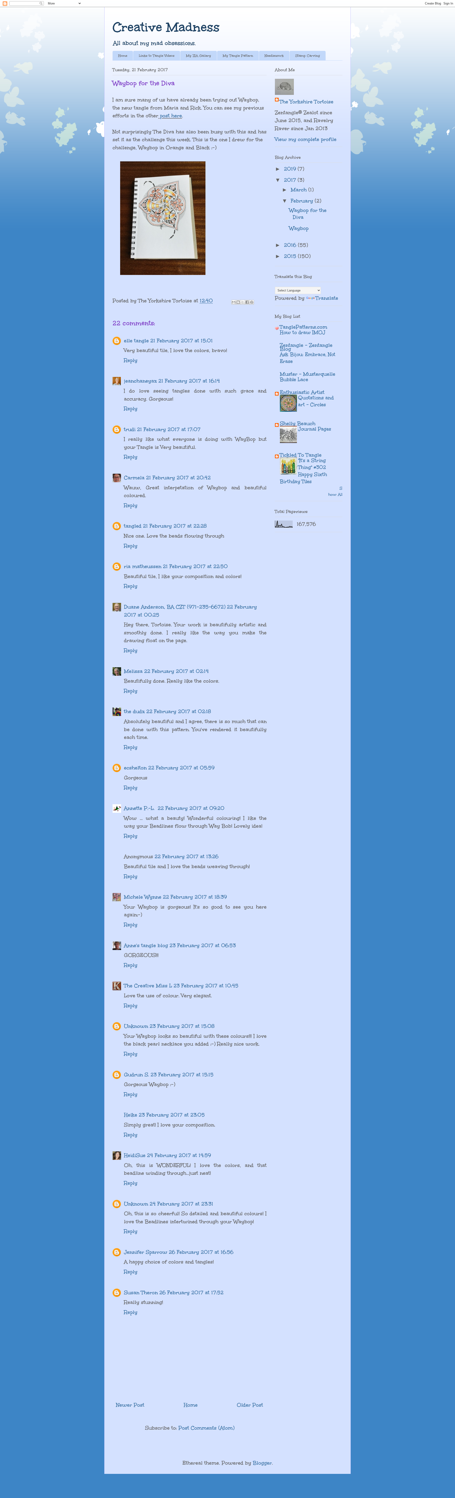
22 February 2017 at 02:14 (176, 671)
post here (170, 115)
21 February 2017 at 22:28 (175, 525)
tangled (132, 525)
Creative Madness (166, 27)
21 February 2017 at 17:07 (168, 429)
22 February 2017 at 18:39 (195, 896)
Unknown (136, 1026)
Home (122, 55)
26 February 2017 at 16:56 (201, 1252)
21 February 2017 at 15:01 (181, 340)
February (303, 200)
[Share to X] (242, 302)
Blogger (262, 1462)
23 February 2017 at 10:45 (205, 985)
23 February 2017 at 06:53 (202, 945)
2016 (291, 245)
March (299, 189)
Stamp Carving (307, 55)
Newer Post (130, 1404)
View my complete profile (306, 139)
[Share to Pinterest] (251, 302)
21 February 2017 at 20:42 (178, 477)
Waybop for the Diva (308, 214)
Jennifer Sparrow (145, 1252)
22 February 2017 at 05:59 (181, 767)
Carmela (134, 477)
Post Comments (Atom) (206, 1427)
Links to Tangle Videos (156, 55)
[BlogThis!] (238, 302)
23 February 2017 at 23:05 (172, 1114)
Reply (130, 360)
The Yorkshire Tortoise (306, 101)
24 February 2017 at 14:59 (179, 1155)
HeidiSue (135, 1155)
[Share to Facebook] (247, 302)
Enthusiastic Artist (302, 392)
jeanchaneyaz (140, 380)
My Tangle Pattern (238, 55)
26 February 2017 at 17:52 (191, 1292)
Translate (327, 298)
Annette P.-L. (140, 808)
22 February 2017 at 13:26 (186, 856)
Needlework (274, 55)
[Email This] (233, 302)
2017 (291, 180)
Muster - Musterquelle (307, 374)
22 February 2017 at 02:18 (178, 711)
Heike (130, 1114)
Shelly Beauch (297, 423)
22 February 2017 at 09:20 (191, 808)
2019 (291, 168)
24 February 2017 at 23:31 (181, 1203)
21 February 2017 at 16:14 (189, 380)
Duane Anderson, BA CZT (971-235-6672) (174, 606)
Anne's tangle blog (146, 945)
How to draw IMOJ (302, 332)
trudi (130, 429)
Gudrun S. (136, 1074)
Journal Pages (314, 429)
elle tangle (136, 340)
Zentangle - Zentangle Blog (306, 347)
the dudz (134, 711)
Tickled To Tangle (301, 454)
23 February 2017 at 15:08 (182, 1026)
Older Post (250, 1404)
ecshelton (135, 767)
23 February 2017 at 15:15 (182, 1074)
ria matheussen (142, 566)
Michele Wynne (142, 896)
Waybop (299, 228)
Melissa (133, 671)
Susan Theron (141, 1292)
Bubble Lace (294, 379)
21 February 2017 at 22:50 (195, 566)
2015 (291, 256)
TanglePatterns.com (303, 326)
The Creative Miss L (148, 985)
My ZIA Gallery (198, 55)
